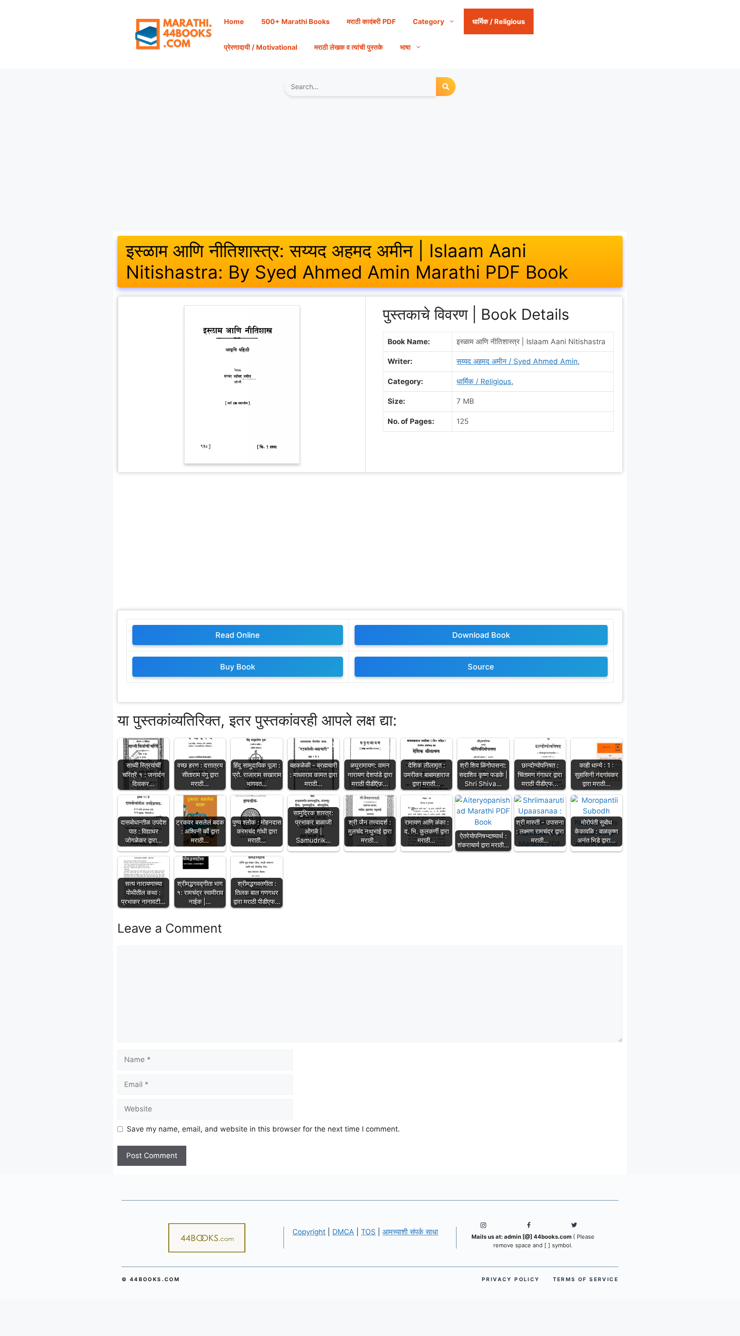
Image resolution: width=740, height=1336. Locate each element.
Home (234, 21)
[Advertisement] (370, 168)
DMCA (343, 1232)
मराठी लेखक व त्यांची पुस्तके (348, 47)
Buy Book (237, 666)
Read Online (237, 634)
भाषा (405, 47)
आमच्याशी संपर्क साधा (410, 1232)
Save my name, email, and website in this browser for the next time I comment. (263, 1129)
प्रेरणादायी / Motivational (260, 47)
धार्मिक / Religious (498, 21)
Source (481, 666)
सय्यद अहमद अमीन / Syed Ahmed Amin (517, 361)
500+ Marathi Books (295, 21)
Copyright (308, 1232)
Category (428, 21)
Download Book (481, 634)
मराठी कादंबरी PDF (371, 21)
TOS (368, 1232)
